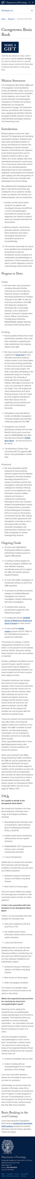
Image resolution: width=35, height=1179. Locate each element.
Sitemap (23, 1176)
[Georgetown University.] (3, 2)
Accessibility (24, 1174)
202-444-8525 (12, 1167)
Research (11, 19)
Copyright (10, 1174)
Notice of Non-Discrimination (10, 1176)
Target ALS (19, 355)
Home (3, 19)
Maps (3, 1174)
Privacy (17, 1174)
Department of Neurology (16, 3)
